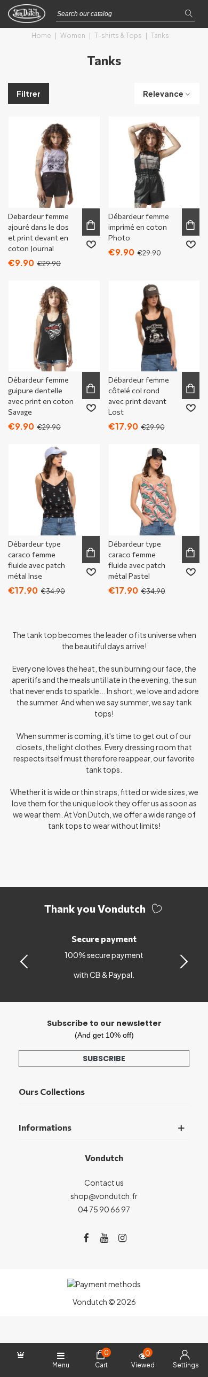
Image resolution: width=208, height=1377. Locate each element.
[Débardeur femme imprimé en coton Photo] (154, 162)
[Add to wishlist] (91, 245)
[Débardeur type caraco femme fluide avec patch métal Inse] (54, 489)
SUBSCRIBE (104, 1058)
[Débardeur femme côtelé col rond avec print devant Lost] (154, 326)
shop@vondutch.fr (104, 1196)
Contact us (104, 1182)
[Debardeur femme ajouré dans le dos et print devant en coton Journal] (54, 162)
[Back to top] (186, 1323)
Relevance (163, 93)
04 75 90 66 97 (104, 1209)
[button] (184, 960)
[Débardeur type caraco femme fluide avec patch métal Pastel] (154, 489)
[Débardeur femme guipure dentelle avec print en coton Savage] (54, 326)
